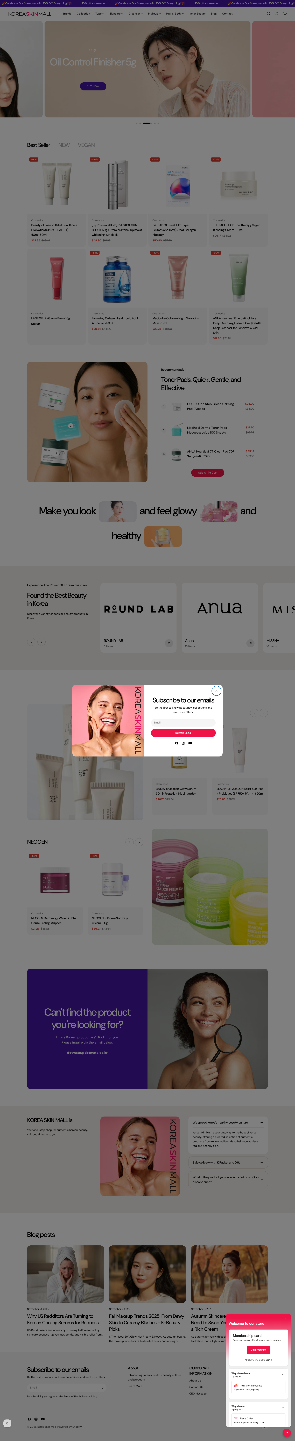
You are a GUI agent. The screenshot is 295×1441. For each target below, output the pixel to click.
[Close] (216, 691)
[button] (258, 1375)
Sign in (269, 1360)
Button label (183, 733)
